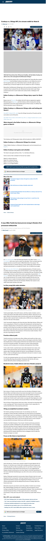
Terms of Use (19, 530)
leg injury (14, 102)
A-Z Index (4, 528)
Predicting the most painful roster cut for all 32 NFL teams (17, 505)
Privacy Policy (5, 530)
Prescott (13, 100)
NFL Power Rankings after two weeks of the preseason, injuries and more (21, 499)
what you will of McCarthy (12, 269)
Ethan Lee (5, 24)
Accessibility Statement (8, 532)
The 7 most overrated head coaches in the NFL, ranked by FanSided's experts (21, 501)
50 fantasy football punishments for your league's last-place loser (19, 503)
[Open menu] (3, 1)
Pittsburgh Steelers (11, 516)
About (3, 525)
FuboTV (5, 146)
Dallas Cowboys (10, 212)
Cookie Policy (29, 530)
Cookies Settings (20, 532)
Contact (18, 525)
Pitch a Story (38, 528)
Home (5, 212)
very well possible (9, 259)
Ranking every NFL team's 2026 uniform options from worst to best (19, 507)
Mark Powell (5, 230)
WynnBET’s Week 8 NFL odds (11, 113)
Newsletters (29, 528)
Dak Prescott (7, 81)
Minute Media (7, 535)
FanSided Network (39, 525)
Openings (28, 525)
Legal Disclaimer (39, 530)
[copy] (11, 27)
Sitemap (18, 528)
